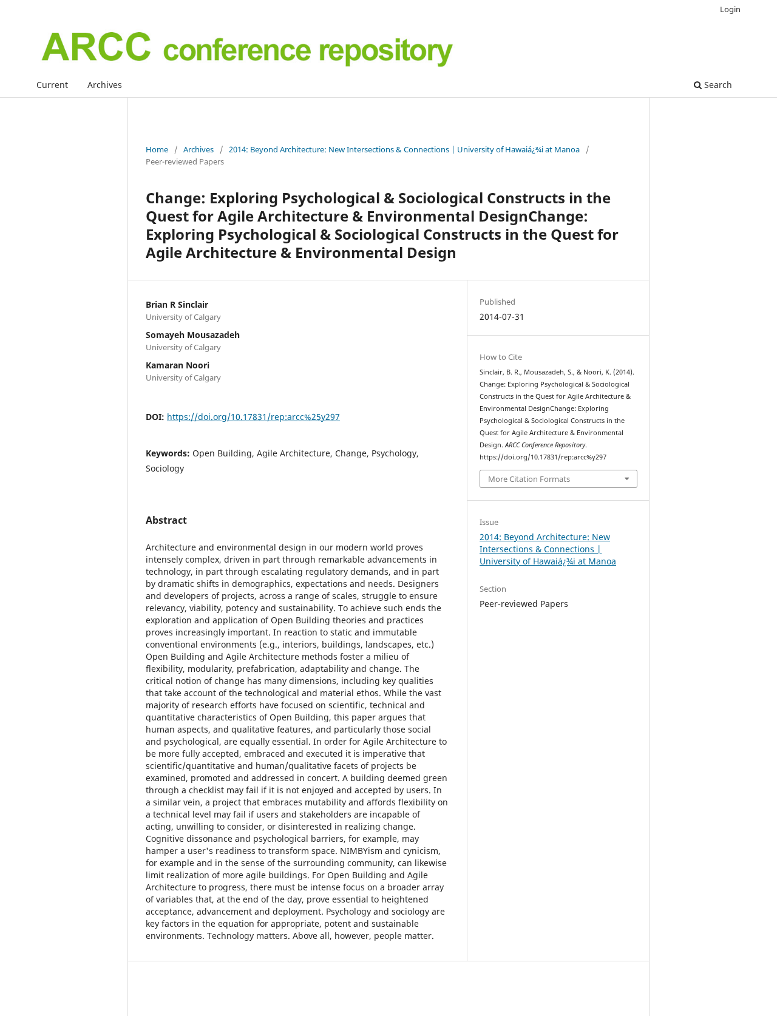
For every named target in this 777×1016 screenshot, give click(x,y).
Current (52, 84)
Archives (104, 84)
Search (717, 84)
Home (157, 149)
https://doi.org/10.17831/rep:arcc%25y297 (253, 416)
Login (730, 9)
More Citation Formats (529, 478)
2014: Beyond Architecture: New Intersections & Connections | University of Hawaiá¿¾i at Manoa (404, 149)
